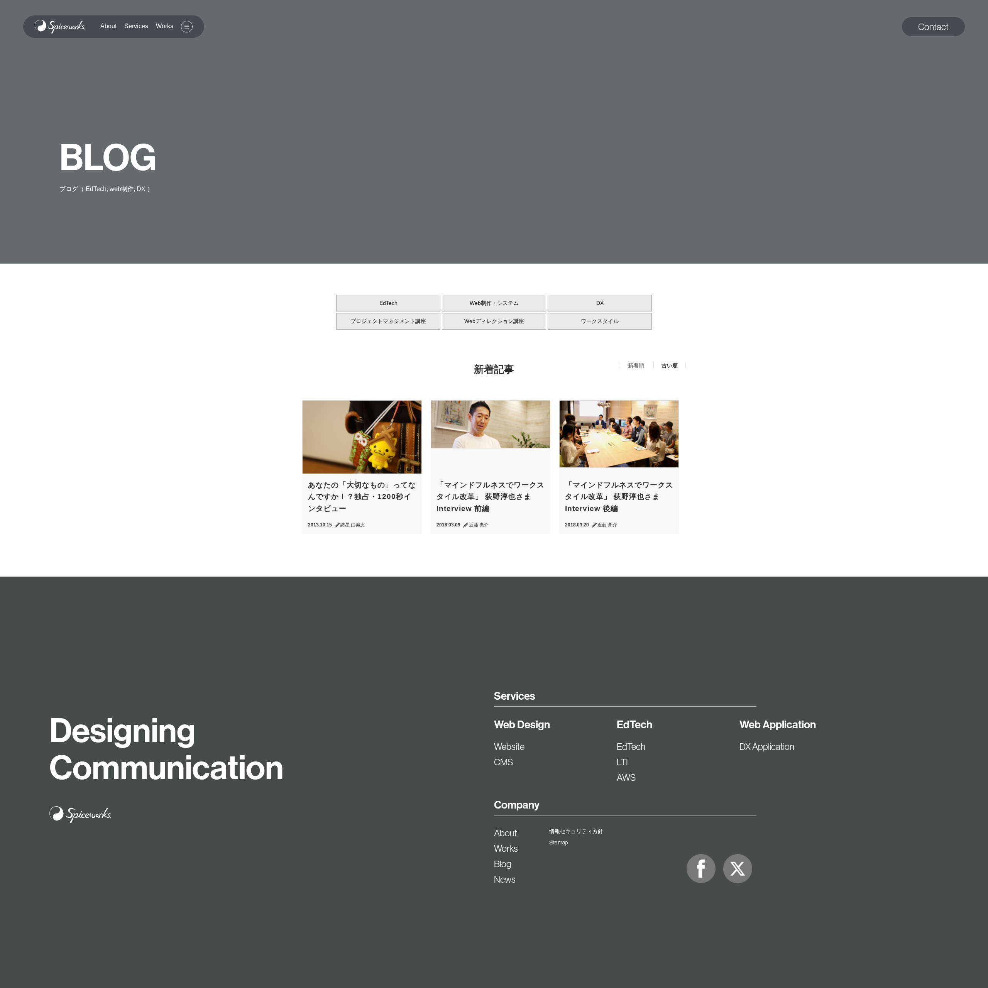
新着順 (637, 365)
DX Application (766, 746)
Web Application (777, 724)
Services (514, 696)
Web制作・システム (494, 303)
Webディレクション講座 (494, 321)
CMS (503, 762)
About (505, 833)
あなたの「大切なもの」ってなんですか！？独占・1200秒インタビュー (362, 497)
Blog (502, 864)
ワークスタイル (600, 321)
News (505, 879)
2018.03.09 (448, 525)
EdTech (388, 303)
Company (517, 805)
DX (600, 303)
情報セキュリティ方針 (576, 831)
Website (509, 746)
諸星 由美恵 (352, 525)
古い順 (669, 365)
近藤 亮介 (479, 525)
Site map (558, 842)
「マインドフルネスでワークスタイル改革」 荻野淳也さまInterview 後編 (619, 497)
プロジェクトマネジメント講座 (388, 321)
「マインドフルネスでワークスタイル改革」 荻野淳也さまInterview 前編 (490, 497)
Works (506, 848)
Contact (933, 26)
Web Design (522, 724)
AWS (626, 777)
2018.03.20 (577, 525)
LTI (622, 762)
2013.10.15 (320, 525)
